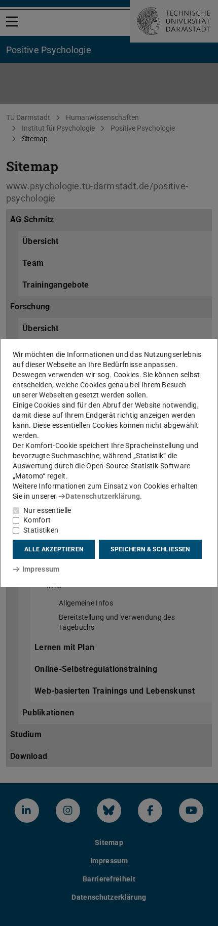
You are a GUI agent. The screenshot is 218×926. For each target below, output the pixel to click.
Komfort (37, 520)
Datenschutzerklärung (102, 496)
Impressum (40, 569)
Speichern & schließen (150, 549)
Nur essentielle (47, 510)
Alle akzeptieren (53, 549)
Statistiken (40, 530)
